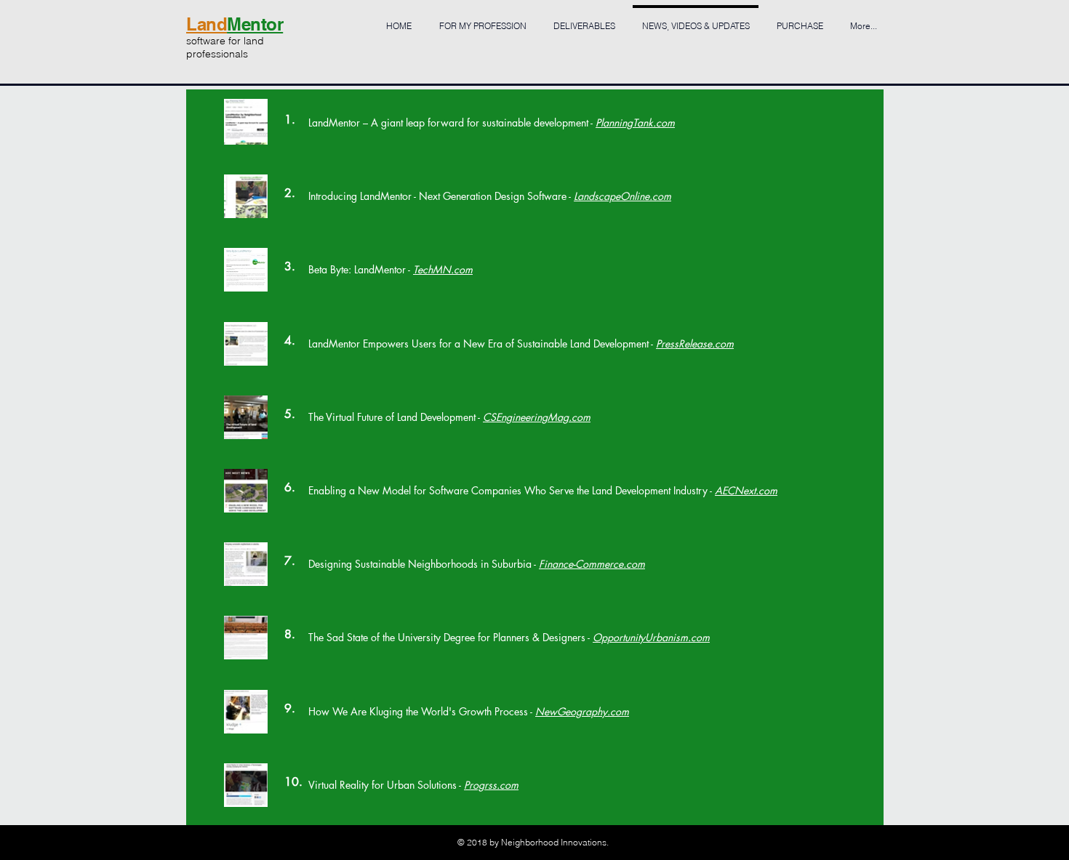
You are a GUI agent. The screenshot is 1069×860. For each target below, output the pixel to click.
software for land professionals (225, 47)
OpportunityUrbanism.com (651, 637)
